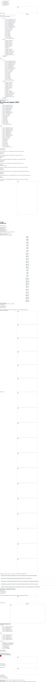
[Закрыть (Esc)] (53, 1)
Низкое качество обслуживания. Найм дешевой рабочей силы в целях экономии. (16, 578)
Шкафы (4, 39)
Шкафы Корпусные (8, 46)
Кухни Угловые (8, 36)
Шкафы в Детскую (8, 42)
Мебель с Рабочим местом (10, 50)
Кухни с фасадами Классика (10, 20)
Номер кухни (2, 677)
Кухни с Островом (8, 37)
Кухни (4, 18)
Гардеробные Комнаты (9, 51)
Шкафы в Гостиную (8, 41)
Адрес (1, 307)
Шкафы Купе (7, 47)
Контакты (4, 56)
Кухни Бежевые (8, 30)
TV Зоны (6, 89)
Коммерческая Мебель (9, 52)
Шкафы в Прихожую (9, 43)
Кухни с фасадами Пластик (10, 22)
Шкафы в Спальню (8, 44)
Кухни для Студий (8, 29)
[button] (27, 58)
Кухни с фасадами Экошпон (10, 26)
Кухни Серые (7, 32)
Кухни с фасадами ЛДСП (9, 23)
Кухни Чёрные (7, 34)
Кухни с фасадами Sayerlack (10, 21)
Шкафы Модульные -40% (9, 54)
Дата (1, 593)
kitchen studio (2, 13)
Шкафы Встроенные (8, 45)
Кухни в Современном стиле (10, 19)
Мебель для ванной (8, 53)
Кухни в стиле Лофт (8, 28)
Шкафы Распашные (8, 90)
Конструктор (5, 55)
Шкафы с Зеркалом (8, 49)
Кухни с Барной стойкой (9, 38)
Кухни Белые (7, 31)
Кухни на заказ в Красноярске (5, 654)
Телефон (1, 306)
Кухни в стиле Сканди (9, 27)
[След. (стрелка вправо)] (52, 341)
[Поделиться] (50, 1)
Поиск (1, 15)
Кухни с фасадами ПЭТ (9, 66)
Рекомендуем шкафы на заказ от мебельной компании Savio (5, 624)
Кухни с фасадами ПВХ (9, 24)
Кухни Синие (7, 33)
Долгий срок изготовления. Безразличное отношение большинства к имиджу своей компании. (19, 575)
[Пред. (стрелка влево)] (2, 341)
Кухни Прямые (8, 35)
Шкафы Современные (9, 40)
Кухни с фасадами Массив (10, 25)
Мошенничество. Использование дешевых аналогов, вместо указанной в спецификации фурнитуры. (20, 581)
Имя (1, 304)
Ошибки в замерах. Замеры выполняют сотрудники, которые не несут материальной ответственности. (20, 586)
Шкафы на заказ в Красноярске (5, 654)
